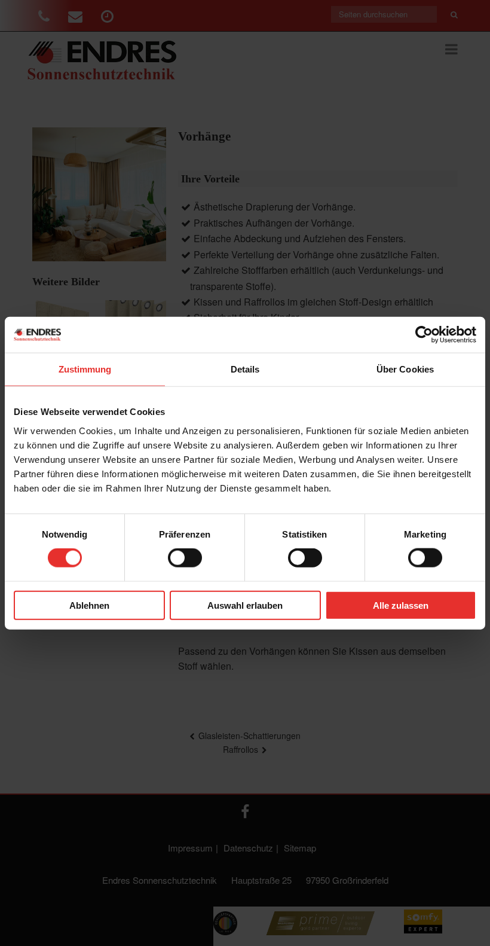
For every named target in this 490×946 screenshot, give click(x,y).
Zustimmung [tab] (85, 369)
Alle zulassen (400, 605)
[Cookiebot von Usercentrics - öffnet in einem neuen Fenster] (424, 335)
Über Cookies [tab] (405, 369)
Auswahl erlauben (245, 605)
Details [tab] (245, 369)
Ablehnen (89, 605)
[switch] (185, 557)
